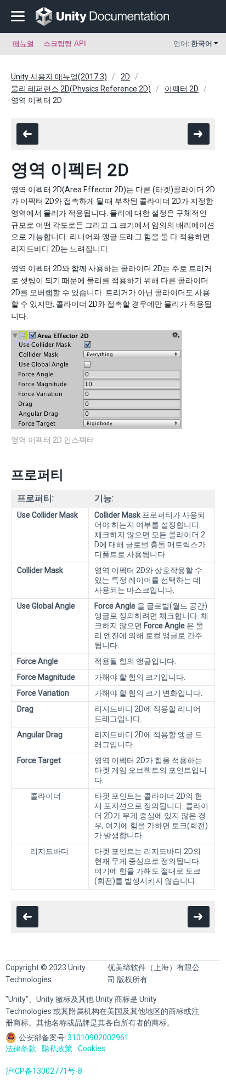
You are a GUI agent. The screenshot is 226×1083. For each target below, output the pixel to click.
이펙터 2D (182, 88)
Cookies (91, 1048)
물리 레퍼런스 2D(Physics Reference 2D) (81, 88)
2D (125, 76)
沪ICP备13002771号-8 (43, 1071)
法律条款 (20, 1048)
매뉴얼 (23, 43)
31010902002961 (98, 1037)
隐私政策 (57, 1048)
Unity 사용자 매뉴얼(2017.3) (59, 76)
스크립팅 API (64, 43)
